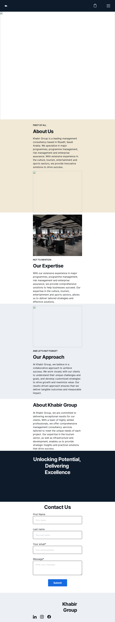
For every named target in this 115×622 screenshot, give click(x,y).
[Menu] (108, 5)
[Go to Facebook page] (49, 617)
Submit (57, 582)
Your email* (39, 544)
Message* (38, 558)
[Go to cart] (95, 6)
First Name (39, 514)
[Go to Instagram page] (43, 617)
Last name (39, 529)
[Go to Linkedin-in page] (36, 617)
